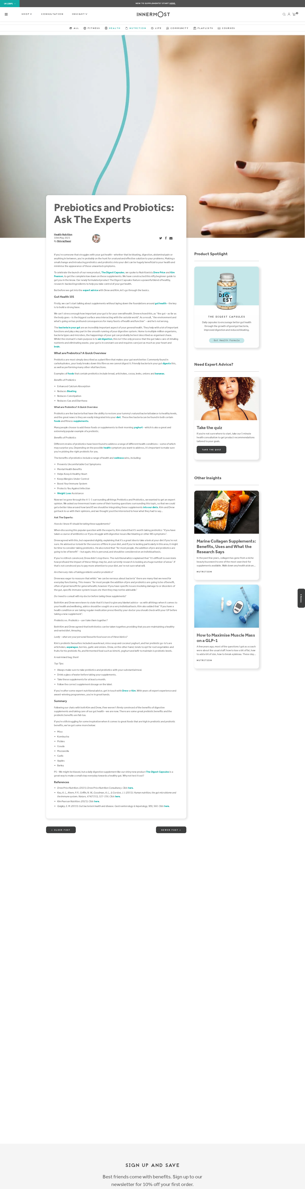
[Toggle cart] (293, 15)
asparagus (72, 646)
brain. (57, 346)
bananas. (160, 373)
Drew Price (159, 272)
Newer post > (171, 830)
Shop (26, 14)
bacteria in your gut (69, 327)
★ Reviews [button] (301, 598)
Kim (133, 690)
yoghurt (138, 427)
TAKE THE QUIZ (211, 449)
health (107, 447)
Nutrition (67, 234)
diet (118, 417)
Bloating (71, 391)
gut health (160, 303)
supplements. (81, 421)
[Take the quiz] (226, 398)
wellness (119, 457)
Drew (125, 690)
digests (167, 363)
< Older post (61, 830)
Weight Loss (64, 493)
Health (58, 234)
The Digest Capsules (157, 771)
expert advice (90, 290)
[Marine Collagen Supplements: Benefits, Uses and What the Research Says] (226, 512)
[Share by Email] (171, 238)
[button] (6, 14)
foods (71, 373)
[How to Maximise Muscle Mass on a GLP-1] (226, 606)
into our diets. (151, 507)
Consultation (52, 14)
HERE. (169, 3)
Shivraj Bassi (64, 241)
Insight (79, 14)
